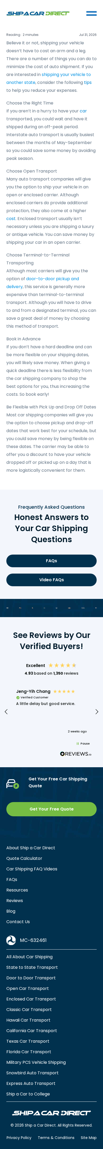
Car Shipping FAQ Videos (31, 869)
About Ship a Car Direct (30, 848)
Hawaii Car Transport (28, 1020)
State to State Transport (32, 967)
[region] (51, 711)
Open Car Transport (27, 988)
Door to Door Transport (31, 978)
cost (11, 219)
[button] (6, 711)
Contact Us (18, 922)
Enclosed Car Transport (31, 999)
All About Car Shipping (29, 957)
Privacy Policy (19, 1137)
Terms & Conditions (56, 1137)
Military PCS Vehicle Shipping (36, 1062)
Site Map (89, 1137)
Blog (10, 911)
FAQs (51, 561)
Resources (17, 890)
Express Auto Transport (30, 1083)
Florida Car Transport (28, 1052)
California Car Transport (31, 1031)
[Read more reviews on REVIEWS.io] (76, 754)
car (83, 111)
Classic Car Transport (29, 1010)
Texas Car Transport (27, 1041)
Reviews (14, 901)
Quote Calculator (24, 858)
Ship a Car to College (28, 1094)
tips (88, 82)
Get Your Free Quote (52, 809)
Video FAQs (51, 580)
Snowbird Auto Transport (32, 1073)
